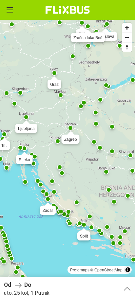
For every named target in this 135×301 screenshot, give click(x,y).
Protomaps (79, 269)
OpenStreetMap (108, 269)
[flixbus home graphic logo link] (68, 10)
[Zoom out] (127, 37)
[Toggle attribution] (128, 270)
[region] (67, 150)
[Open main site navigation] (10, 10)
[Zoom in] (127, 28)
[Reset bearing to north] (127, 47)
